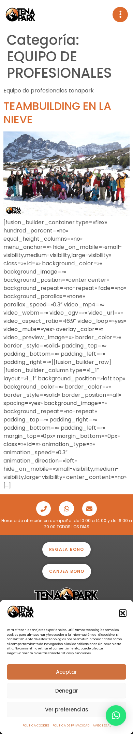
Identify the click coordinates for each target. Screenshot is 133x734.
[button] (122, 613)
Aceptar (66, 671)
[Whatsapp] (66, 508)
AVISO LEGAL (102, 725)
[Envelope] (89, 508)
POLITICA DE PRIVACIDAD (71, 725)
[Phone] (43, 508)
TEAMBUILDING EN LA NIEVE (57, 112)
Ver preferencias (66, 709)
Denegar (66, 690)
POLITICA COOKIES (36, 725)
